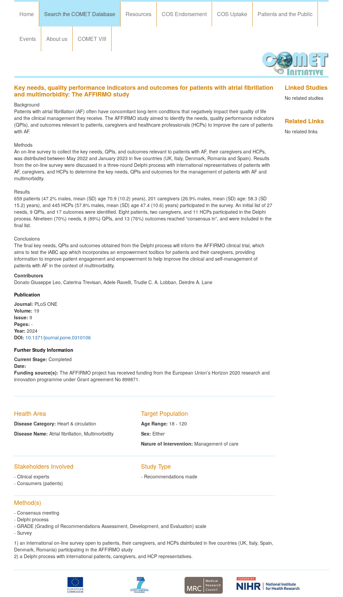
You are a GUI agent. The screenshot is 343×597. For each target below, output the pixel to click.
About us (56, 39)
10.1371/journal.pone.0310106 (58, 337)
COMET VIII (92, 39)
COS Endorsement (184, 14)
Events (27, 39)
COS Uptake (232, 14)
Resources (138, 14)
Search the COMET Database (79, 14)
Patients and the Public (285, 14)
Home (26, 14)
